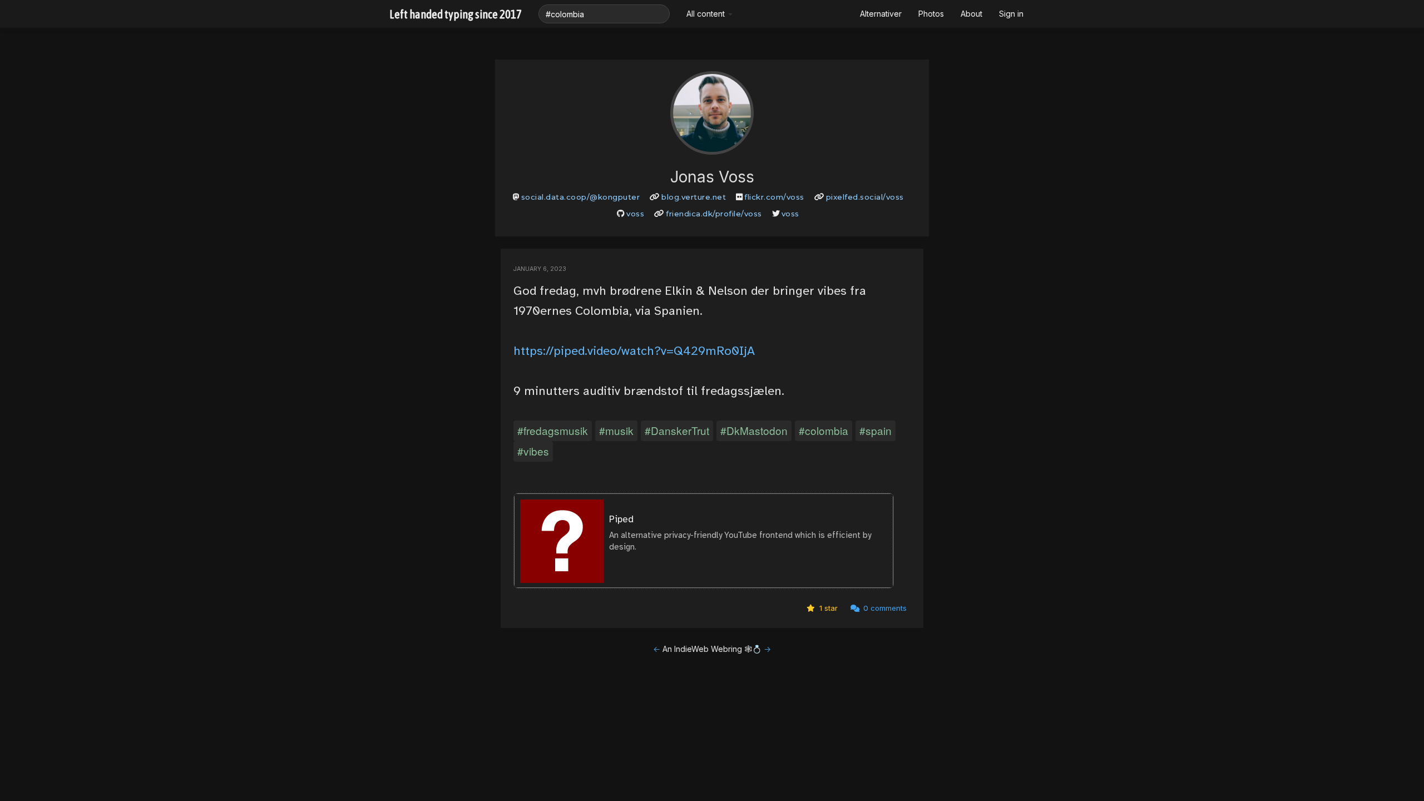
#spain (875, 430)
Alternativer (881, 13)
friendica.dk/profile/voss (714, 213)
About (971, 13)
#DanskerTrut (677, 430)
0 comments (884, 608)
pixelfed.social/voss (865, 196)
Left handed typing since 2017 (455, 14)
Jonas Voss (712, 176)
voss (635, 213)
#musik (616, 430)
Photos (931, 13)
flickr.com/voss (774, 196)
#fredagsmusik (552, 430)
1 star (827, 608)
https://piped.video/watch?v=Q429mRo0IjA (634, 350)
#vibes (533, 450)
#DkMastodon (754, 430)
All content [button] (706, 13)
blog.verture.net (693, 196)
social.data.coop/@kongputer (580, 196)
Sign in (1011, 13)
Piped (621, 519)
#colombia (823, 430)
